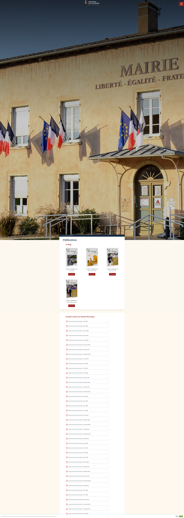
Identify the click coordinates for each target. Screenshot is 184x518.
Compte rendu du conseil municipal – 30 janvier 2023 (78, 466)
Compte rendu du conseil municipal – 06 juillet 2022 (78, 485)
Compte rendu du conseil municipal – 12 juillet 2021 (78, 513)
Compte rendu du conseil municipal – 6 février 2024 (78, 415)
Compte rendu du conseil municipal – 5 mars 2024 (78, 410)
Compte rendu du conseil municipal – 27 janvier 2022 (78, 499)
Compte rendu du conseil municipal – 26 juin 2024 (78, 396)
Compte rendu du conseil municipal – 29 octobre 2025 (78, 349)
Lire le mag (71, 274)
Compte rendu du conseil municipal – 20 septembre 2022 (79, 480)
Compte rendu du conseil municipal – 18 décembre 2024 (79, 382)
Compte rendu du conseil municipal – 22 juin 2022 (78, 490)
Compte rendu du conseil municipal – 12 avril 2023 (78, 457)
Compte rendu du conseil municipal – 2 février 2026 (78, 340)
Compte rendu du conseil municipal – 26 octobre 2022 (78, 476)
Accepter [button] (181, 516)
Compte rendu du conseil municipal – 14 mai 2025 (78, 368)
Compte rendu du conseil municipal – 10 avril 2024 (78, 405)
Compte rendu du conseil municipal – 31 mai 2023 (78, 447)
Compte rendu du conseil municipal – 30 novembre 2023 (79, 424)
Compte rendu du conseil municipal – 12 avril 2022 (78, 494)
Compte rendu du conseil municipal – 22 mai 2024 (78, 401)
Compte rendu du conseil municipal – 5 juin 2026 (77, 321)
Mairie (67, 235)
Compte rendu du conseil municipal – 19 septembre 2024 (79, 391)
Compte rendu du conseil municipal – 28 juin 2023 (78, 443)
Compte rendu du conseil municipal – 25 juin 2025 (78, 363)
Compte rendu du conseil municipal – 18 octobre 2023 (78, 429)
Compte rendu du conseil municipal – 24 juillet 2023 (78, 438)
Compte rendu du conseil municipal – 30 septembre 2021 (79, 508)
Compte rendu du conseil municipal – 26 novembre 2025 (79, 344)
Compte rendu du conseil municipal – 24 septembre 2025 (79, 354)
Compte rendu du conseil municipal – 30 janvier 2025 (78, 377)
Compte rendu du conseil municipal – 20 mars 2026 (78, 335)
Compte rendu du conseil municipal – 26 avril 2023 (78, 452)
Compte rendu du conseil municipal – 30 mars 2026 (78, 330)
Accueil (64, 235)
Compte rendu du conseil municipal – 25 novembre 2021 (79, 504)
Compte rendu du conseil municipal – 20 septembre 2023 (79, 433)
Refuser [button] (177, 516)
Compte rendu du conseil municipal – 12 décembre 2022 (79, 471)
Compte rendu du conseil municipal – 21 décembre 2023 (79, 419)
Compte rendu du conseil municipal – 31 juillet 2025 (78, 358)
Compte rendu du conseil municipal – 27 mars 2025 (78, 372)
